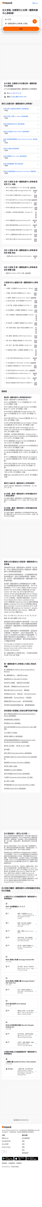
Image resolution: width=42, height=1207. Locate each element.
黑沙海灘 (6, 749)
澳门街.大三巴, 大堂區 (23, 745)
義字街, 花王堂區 (9, 745)
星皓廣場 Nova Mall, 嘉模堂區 (13, 770)
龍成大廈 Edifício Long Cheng (13, 690)
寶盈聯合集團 (8, 697)
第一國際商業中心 (9, 675)
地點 (23, 1141)
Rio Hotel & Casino (30, 694)
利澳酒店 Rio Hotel (9, 694)
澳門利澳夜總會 (27, 701)
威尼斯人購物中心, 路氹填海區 (13, 736)
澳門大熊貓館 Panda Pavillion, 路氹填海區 (17, 773)
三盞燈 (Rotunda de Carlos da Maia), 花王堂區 (18, 777)
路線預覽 (33, 187)
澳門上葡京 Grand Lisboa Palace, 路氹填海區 (18, 753)
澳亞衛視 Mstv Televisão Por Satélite (15, 679)
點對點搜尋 (25, 1153)
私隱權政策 (12, 1163)
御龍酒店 (26, 690)
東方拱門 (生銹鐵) (9, 682)
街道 (23, 1144)
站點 (23, 1147)
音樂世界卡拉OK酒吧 (23, 682)
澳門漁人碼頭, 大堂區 (10, 766)
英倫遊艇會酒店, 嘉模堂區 (12, 719)
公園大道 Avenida (22, 675)
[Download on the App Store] (19, 1158)
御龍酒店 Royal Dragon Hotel (20, 686)
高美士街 (20, 694)
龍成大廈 (6, 686)
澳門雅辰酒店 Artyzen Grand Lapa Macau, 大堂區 (19, 785)
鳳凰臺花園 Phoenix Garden (12, 701)
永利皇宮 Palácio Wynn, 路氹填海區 (15, 788)
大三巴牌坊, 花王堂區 (10, 732)
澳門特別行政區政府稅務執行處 (13, 705)
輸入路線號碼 (26, 1138)
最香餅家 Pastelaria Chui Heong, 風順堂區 (17, 762)
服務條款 (4, 1163)
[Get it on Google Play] (7, 1158)
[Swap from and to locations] (35, 21)
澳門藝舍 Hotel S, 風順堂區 (12, 723)
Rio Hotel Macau (19, 697)
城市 (23, 1150)
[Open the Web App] (32, 1158)
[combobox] (21, 19)
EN (4, 1151)
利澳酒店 (28, 697)
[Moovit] (7, 3)
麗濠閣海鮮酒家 (30, 705)
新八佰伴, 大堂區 (9, 781)
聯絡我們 (19, 1163)
